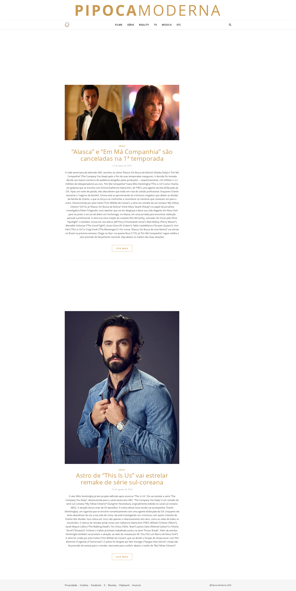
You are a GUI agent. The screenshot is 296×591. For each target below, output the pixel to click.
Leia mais (122, 248)
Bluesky (112, 585)
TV (155, 24)
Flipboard (124, 585)
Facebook (96, 585)
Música (167, 24)
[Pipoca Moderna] (67, 24)
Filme (118, 24)
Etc (179, 24)
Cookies (84, 585)
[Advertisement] (148, 57)
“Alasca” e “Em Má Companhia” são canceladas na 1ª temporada (122, 155)
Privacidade (71, 585)
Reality (144, 24)
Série (130, 24)
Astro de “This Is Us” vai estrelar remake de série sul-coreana (122, 478)
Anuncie (136, 585)
